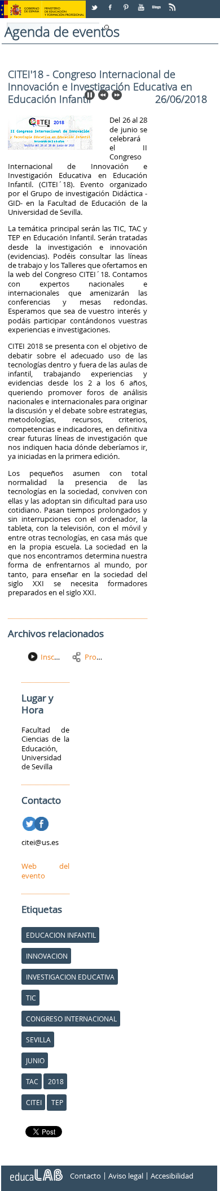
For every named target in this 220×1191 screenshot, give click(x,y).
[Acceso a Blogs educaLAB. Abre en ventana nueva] (157, 3)
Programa (101, 657)
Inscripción (59, 657)
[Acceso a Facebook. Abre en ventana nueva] (111, 3)
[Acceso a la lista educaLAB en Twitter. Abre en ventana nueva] (95, 3)
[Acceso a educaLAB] (35, 1171)
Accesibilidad (172, 1176)
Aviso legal (125, 1176)
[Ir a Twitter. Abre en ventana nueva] (31, 822)
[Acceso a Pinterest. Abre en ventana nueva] (126, 3)
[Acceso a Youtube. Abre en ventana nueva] (142, 3)
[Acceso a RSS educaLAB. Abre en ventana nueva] (173, 3)
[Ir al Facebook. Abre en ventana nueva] (42, 822)
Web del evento (45, 870)
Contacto (85, 1176)
